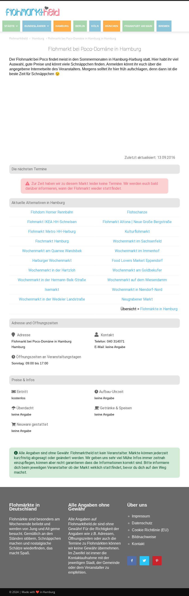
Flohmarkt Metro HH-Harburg (52, 231)
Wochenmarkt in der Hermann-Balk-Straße (52, 280)
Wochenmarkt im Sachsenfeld (137, 241)
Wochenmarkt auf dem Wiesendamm (137, 280)
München (111, 26)
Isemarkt (52, 289)
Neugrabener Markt (137, 299)
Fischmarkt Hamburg (52, 241)
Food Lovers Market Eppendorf (137, 260)
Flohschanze (137, 212)
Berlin (80, 26)
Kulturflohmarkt (137, 231)
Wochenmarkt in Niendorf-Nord (137, 289)
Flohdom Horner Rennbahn (52, 212)
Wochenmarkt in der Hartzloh (51, 270)
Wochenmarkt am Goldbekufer (137, 270)
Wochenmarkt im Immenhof (137, 251)
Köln (95, 26)
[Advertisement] (94, 113)
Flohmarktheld (18, 38)
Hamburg (62, 26)
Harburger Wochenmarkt (52, 260)
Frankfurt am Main (138, 26)
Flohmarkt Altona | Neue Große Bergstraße (137, 222)
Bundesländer (35, 26)
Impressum (141, 516)
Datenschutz (142, 523)
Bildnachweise (144, 537)
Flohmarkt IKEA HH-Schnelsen (52, 222)
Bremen (164, 26)
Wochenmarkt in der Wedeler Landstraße (52, 299)
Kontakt (138, 544)
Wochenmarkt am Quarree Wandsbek (52, 251)
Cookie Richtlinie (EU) (150, 530)
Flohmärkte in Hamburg (158, 309)
